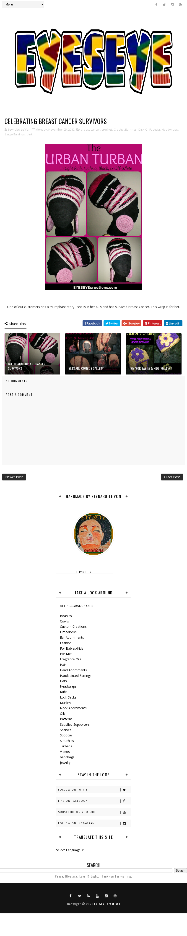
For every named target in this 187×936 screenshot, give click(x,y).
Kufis (63, 692)
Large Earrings (15, 134)
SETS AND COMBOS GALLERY (86, 368)
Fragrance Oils (70, 659)
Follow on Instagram (76, 823)
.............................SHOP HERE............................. (84, 572)
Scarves (65, 730)
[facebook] (156, 4)
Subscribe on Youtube (77, 812)
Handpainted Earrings (75, 675)
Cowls (64, 621)
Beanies (66, 616)
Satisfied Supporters (75, 724)
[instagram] (172, 4)
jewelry (65, 762)
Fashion (66, 643)
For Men (66, 653)
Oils (62, 713)
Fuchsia (154, 129)
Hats (63, 681)
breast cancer (90, 129)
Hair (63, 664)
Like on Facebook (73, 800)
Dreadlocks (68, 632)
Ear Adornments (72, 637)
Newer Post (14, 477)
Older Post (172, 477)
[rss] (88, 895)
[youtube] (97, 895)
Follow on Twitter (74, 789)
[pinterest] (180, 4)
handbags (67, 757)
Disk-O (143, 129)
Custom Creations (73, 626)
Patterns (66, 719)
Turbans (66, 746)
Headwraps (170, 129)
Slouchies (67, 740)
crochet (107, 129)
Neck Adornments (73, 708)
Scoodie (66, 735)
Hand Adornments (73, 670)
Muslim (65, 703)
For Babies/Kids (71, 648)
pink (30, 134)
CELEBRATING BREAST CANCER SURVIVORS (26, 366)
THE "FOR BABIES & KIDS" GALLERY (150, 368)
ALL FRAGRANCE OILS (76, 606)
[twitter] (164, 4)
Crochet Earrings (125, 129)
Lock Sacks (68, 697)
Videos (65, 751)
